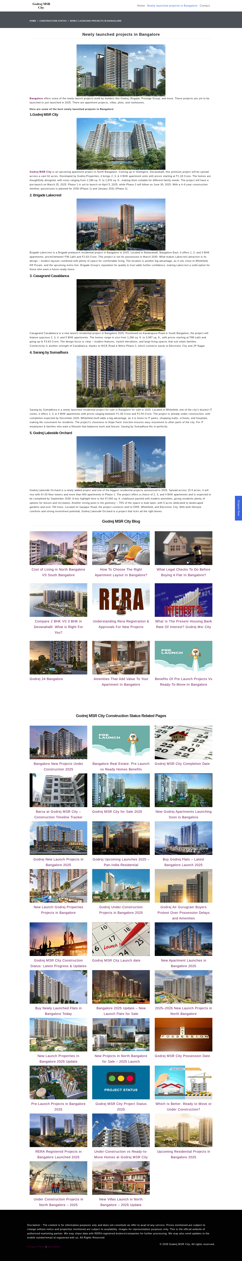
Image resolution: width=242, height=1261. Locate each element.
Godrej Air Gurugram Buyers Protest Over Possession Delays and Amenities (184, 912)
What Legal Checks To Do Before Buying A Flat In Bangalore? (183, 572)
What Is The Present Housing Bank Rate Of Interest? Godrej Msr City (183, 624)
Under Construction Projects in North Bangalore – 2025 (58, 1202)
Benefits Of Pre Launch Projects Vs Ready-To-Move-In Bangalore (183, 681)
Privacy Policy (36, 1246)
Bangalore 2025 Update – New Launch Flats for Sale (121, 1011)
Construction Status (53, 21)
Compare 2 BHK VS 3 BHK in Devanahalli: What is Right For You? (58, 626)
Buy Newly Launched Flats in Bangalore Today (58, 1011)
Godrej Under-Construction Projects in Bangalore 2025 (121, 909)
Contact (205, 5)
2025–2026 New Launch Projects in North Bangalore (183, 1011)
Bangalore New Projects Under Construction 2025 (58, 766)
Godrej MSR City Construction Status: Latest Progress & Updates (58, 963)
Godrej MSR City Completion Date (182, 763)
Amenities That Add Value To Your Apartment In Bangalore (121, 681)
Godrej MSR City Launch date (116, 960)
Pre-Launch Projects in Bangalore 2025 (58, 1106)
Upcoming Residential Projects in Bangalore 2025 (183, 1154)
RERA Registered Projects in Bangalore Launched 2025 (58, 1154)
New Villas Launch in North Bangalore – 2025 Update (121, 1202)
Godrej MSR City (41, 171)
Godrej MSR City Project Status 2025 (121, 1106)
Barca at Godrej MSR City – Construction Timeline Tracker (58, 814)
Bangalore (36, 98)
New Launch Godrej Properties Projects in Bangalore (58, 909)
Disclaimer (54, 1246)
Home (141, 5)
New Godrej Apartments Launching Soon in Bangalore (184, 814)
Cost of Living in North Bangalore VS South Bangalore (58, 572)
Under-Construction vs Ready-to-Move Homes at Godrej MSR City (121, 1154)
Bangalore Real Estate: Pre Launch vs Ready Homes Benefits (121, 766)
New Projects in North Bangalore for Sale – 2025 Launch (121, 1058)
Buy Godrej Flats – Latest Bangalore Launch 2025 (183, 862)
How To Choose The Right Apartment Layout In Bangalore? (121, 572)
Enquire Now (238, 508)
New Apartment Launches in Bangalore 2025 (183, 963)
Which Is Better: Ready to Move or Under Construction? (184, 1106)
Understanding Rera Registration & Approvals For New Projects (121, 624)
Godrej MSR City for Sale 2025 (117, 811)
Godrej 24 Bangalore (46, 679)
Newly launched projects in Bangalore (172, 5)
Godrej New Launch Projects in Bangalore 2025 (58, 862)
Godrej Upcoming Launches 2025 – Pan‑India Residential (121, 862)
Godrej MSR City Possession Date (182, 1056)
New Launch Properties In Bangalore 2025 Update (58, 1058)
